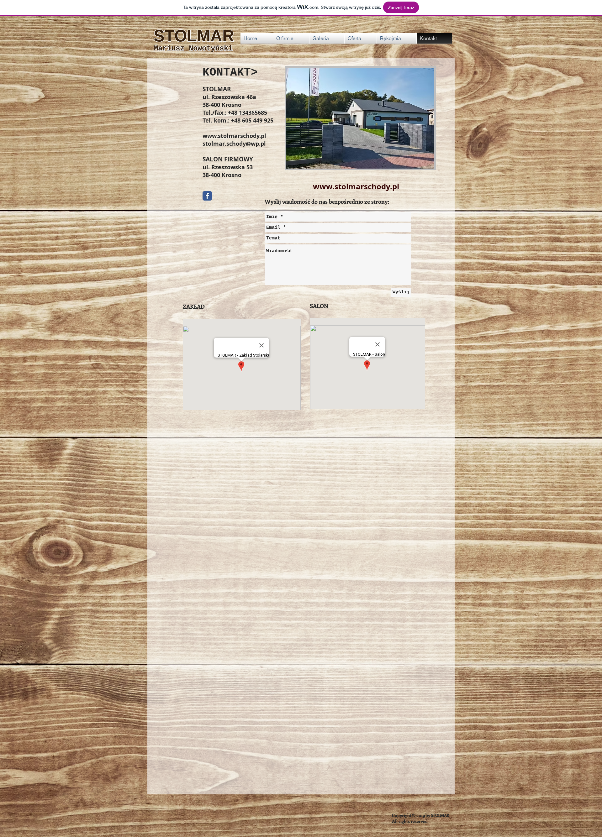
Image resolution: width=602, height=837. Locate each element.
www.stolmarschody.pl (234, 136)
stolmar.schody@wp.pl (234, 144)
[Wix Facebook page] (207, 196)
